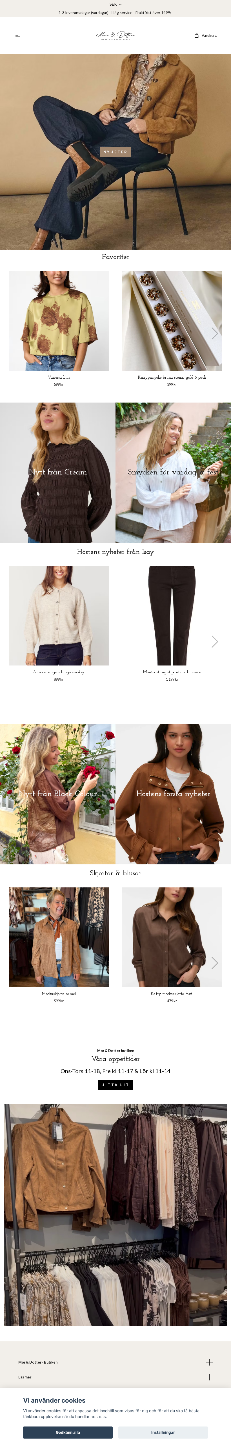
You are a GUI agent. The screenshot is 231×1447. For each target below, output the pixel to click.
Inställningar (163, 1432)
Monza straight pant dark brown (172, 672)
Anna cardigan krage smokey (59, 672)
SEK (114, 4)
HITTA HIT (115, 1085)
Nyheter (115, 152)
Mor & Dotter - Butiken (37, 1362)
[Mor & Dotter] (115, 35)
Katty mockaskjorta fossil (172, 994)
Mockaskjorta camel (59, 994)
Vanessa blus (59, 378)
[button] (214, 333)
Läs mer (24, 1377)
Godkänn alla (68, 1432)
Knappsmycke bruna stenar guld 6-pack (172, 378)
